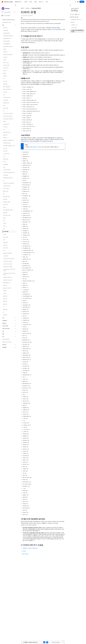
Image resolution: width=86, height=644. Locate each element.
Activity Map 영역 (6, 41)
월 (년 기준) (5, 191)
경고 (3, 331)
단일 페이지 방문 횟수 (7, 253)
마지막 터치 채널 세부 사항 (8, 172)
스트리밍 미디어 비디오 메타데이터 (9, 274)
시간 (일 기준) (6, 153)
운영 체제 (5, 199)
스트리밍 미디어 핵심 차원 (8, 258)
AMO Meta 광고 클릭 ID (8, 54)
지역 (4, 239)
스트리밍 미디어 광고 (7, 261)
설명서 (22, 8)
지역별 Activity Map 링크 (8, 35)
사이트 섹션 (5, 256)
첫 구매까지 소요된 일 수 (8, 113)
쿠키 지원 (5, 92)
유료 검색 (5, 212)
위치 (3, 336)
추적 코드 (5, 285)
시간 (4, 156)
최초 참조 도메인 (6, 202)
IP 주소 (4, 161)
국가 (4, 94)
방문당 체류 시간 (6, 282)
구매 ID (4, 223)
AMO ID (4, 49)
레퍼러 (56, 39)
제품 (4, 218)
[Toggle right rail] (70, 5)
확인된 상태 (5, 159)
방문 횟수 (5, 301)
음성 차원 (5, 296)
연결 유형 (5, 84)
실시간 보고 (4, 344)
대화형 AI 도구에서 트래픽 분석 (30, 548)
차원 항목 (72, 22)
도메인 (4, 121)
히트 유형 (5, 151)
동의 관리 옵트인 (6, 86)
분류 (3, 333)
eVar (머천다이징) (6, 132)
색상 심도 (5, 81)
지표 (3, 317)
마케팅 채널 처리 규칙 (34, 147)
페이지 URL (5, 204)
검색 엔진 (5, 245)
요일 (4, 105)
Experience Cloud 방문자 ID (8, 140)
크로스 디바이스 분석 (5, 328)
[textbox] (8, 12)
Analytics (28, 8)
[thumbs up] (44, 642)
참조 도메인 (25, 554)
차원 (28, 27)
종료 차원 (5, 135)
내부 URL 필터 (31, 40)
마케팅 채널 (55, 29)
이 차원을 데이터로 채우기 (75, 19)
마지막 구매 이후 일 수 (7, 116)
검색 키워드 (5, 247)
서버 (4, 250)
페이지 (4, 207)
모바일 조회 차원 (6, 185)
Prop (4, 220)
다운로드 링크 (6, 124)
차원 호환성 (5, 30)
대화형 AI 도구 (74, 25)
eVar (4, 129)
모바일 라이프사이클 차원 (8, 183)
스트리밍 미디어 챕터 (7, 264)
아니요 (77, 11)
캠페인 (4, 73)
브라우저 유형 (6, 65)
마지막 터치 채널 (6, 169)
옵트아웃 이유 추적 (7, 288)
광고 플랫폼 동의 (6, 43)
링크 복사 (78, 14)
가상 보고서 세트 (5, 325)
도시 (4, 78)
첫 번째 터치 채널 (6, 143)
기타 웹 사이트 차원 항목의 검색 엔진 (77, 31)
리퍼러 (24, 551)
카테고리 (5, 76)
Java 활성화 (5, 164)
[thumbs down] (47, 642)
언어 (4, 167)
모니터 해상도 (6, 188)
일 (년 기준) (5, 108)
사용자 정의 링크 (6, 97)
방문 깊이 (5, 298)
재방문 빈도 (5, 242)
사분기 (4, 226)
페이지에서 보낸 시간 (7, 280)
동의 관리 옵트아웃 (7, 89)
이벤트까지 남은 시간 (7, 277)
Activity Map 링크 (6, 33)
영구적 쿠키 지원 (6, 215)
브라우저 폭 (5, 68)
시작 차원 (5, 126)
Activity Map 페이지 (7, 38)
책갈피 (73, 14)
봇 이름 (4, 59)
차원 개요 (5, 27)
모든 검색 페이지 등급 (7, 46)
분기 (4, 228)
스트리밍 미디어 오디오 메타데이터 (9, 270)
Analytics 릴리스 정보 (6, 22)
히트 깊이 (5, 148)
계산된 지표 (4, 323)
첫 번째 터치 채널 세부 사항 (9, 145)
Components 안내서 (36, 8)
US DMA (4, 290)
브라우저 (5, 70)
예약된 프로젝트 (5, 339)
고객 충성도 (5, 100)
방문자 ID (5, 304)
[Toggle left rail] (15, 5)
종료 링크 (5, 137)
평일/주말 (5, 309)
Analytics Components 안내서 (8, 19)
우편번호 (5, 314)
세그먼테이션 (4, 320)
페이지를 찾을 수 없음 (7, 210)
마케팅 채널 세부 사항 (7, 177)
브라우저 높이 (6, 62)
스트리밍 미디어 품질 (7, 266)
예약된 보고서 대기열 (6, 342)
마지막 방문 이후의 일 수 (8, 118)
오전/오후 (5, 57)
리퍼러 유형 (5, 231)
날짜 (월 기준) (6, 102)
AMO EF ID (5, 51)
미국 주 (4, 293)
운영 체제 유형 (6, 196)
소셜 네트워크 (74, 27)
